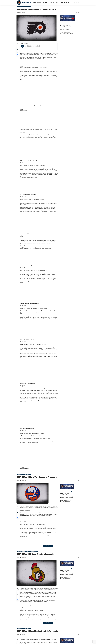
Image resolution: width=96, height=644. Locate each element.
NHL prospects (49, 467)
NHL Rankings (20, 6)
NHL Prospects (20, 551)
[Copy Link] (17, 52)
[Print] (17, 54)
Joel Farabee (40, 467)
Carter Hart (26, 467)
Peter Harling (19, 557)
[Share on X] (17, 49)
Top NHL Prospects (27, 6)
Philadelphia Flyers (55, 467)
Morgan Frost (44, 467)
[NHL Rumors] (24, 2)
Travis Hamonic (25, 515)
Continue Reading (48, 545)
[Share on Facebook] (17, 47)
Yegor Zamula (27, 468)
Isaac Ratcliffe (35, 467)
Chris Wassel (19, 12)
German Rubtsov (30, 467)
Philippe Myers (22, 468)
